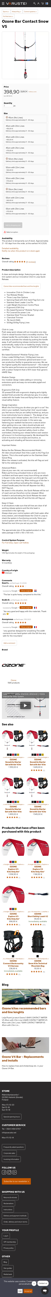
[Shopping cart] (42, 3)
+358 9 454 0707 (13, 1129)
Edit (20, 1291)
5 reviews (31, 262)
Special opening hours (12, 1117)
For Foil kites (7, 542)
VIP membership (10, 1242)
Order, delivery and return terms (15, 1222)
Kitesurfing (16, 11)
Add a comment (9, 643)
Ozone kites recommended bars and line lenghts (21, 286)
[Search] (34, 3)
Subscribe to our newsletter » (16, 1181)
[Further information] (7, 117)
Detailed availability (10, 248)
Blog (5, 1262)
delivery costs (33, 91)
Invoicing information (11, 1159)
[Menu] (3, 3)
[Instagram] (9, 1172)
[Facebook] (4, 1172)
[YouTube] (14, 1172)
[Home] (17, 3)
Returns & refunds (10, 1197)
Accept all (28, 1291)
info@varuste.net (9, 1132)
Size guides (8, 1268)
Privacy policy (9, 1248)
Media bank (8, 1274)
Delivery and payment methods (15, 1215)
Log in (6, 1236)
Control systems (30, 11)
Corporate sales (9, 1153)
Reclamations (8, 1203)
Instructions (8, 1209)
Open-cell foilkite (21, 542)
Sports (6, 11)
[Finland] (47, 3)
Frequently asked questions (14, 1147)
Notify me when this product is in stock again (21, 251)
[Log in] (38, 3)
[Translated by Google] (10, 591)
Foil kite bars (8, 16)
